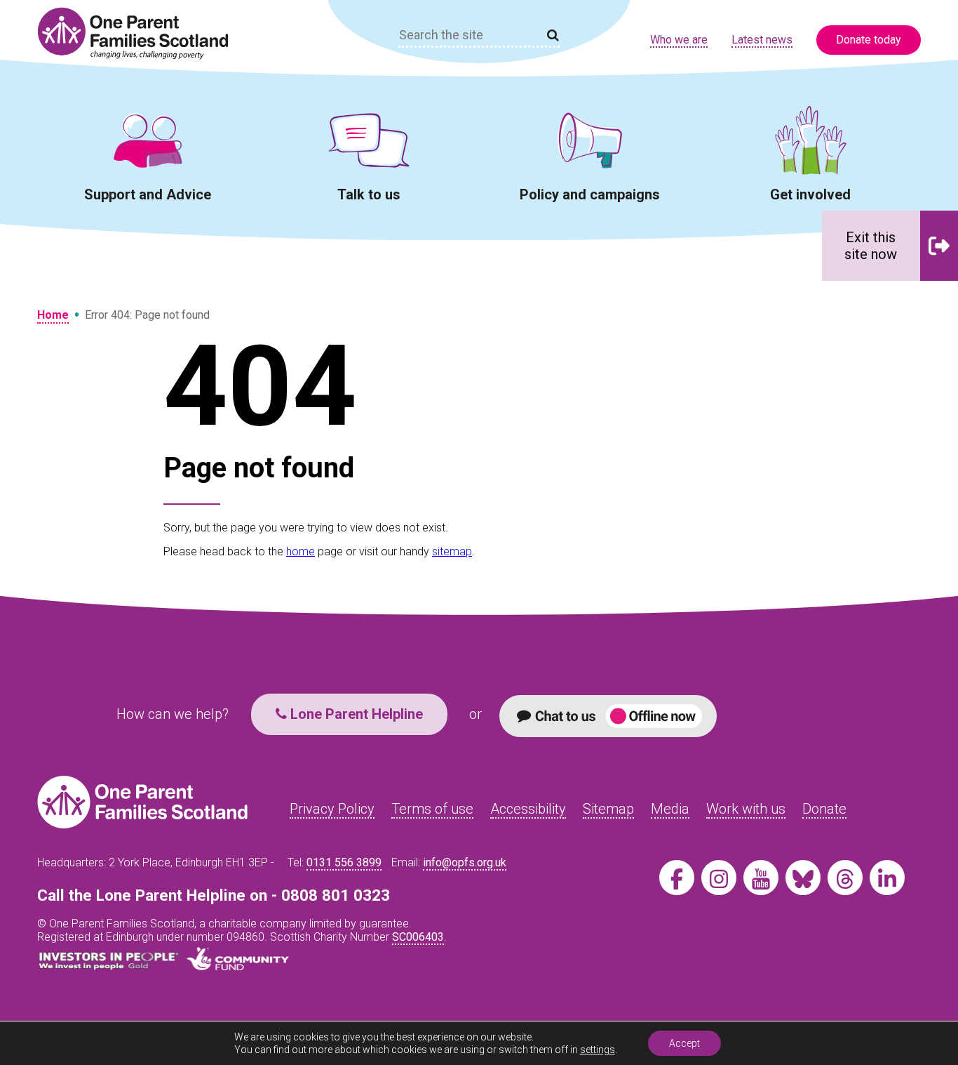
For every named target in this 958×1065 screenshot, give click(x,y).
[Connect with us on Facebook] (677, 878)
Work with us (745, 808)
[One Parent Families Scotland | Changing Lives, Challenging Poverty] (141, 33)
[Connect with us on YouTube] (761, 878)
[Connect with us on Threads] (845, 878)
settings (597, 1049)
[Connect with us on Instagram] (719, 878)
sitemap (452, 551)
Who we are (679, 39)
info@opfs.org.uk (464, 862)
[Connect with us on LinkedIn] (887, 878)
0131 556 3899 (344, 862)
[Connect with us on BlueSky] (803, 878)
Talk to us (368, 194)
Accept (684, 1043)
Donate (824, 808)
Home (53, 315)
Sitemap (608, 808)
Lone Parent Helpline (355, 714)
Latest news (761, 39)
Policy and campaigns (590, 194)
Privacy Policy (332, 808)
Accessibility (528, 808)
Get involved (810, 194)
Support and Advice (147, 194)
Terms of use (432, 808)
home (300, 551)
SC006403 (418, 937)
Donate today (868, 39)
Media (670, 808)
